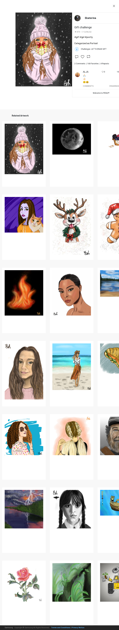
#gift (76, 37)
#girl (82, 37)
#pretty (89, 37)
